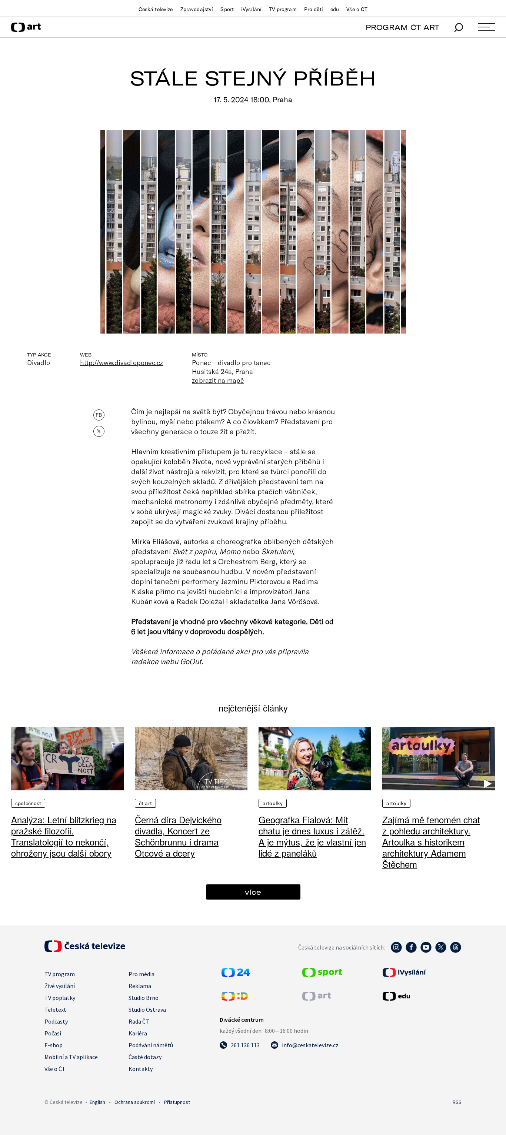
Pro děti (313, 9)
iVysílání (251, 9)
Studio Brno (144, 997)
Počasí (52, 1033)
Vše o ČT (356, 9)
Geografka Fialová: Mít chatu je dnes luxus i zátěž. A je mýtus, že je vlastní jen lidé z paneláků (312, 836)
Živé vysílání (59, 986)
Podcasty (56, 1021)
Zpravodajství (196, 9)
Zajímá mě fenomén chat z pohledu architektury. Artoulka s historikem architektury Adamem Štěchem (431, 841)
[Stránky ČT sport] (322, 974)
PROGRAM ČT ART (402, 27)
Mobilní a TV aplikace (71, 1057)
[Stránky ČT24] (236, 974)
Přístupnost (177, 1102)
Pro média (141, 974)
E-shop (53, 1045)
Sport (227, 9)
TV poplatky (59, 997)
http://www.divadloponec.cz (121, 362)
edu (334, 9)
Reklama (140, 986)
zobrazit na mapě (218, 380)
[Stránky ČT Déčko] (235, 998)
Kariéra (138, 1033)
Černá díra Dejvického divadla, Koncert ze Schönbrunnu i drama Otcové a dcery (178, 836)
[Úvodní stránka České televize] (84, 950)
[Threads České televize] (456, 951)
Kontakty (141, 1068)
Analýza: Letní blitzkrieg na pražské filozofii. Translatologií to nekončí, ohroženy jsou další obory (63, 836)
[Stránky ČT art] (316, 998)
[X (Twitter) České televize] (441, 951)
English (97, 1102)
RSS (457, 1102)
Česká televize (156, 9)
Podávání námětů (151, 1045)
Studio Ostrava (147, 1009)
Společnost (28, 803)
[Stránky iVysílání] (421, 972)
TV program (282, 9)
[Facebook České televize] (411, 951)
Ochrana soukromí (134, 1102)
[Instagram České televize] (396, 951)
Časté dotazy (145, 1057)
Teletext (55, 1009)
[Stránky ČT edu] (421, 996)
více (253, 892)
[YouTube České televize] (426, 951)
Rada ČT (139, 1021)
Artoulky (273, 803)
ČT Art (145, 803)
